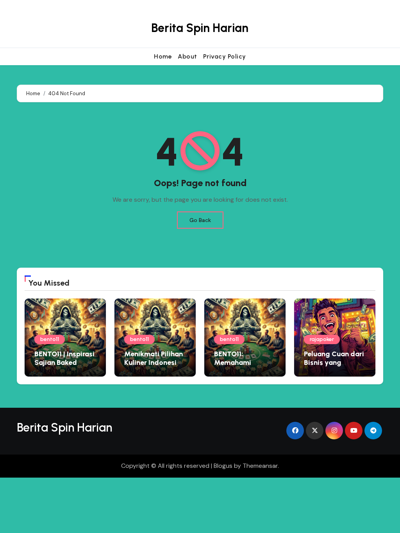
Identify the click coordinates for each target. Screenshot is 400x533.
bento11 (49, 339)
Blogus (223, 466)
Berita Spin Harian (199, 28)
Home (163, 56)
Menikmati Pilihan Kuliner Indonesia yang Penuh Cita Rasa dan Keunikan (155, 367)
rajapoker (322, 339)
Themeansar (260, 466)
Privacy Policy (224, 56)
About (187, 56)
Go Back (200, 220)
